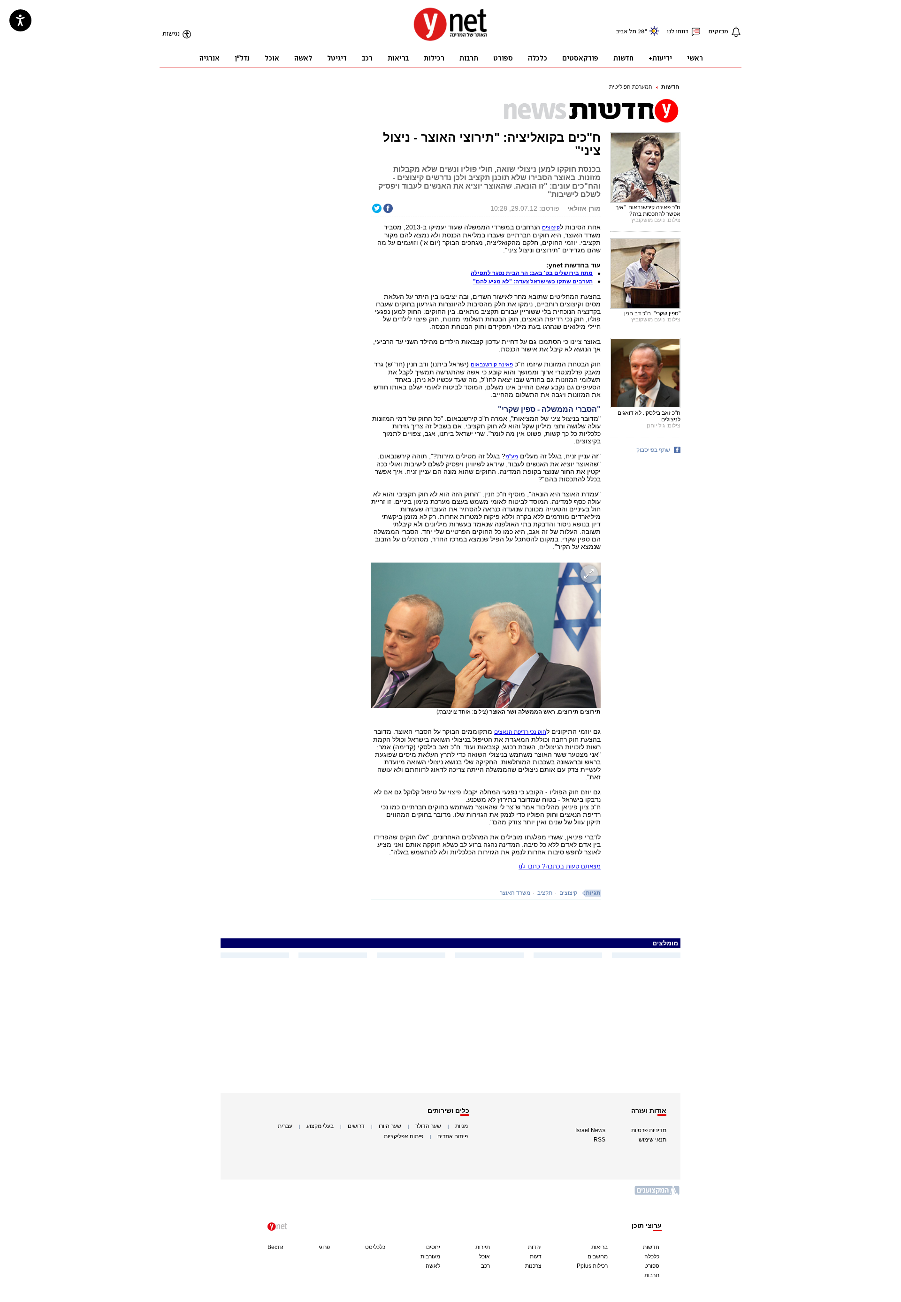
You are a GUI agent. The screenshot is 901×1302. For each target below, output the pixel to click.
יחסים (433, 1247)
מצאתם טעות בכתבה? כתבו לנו (560, 866)
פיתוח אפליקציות (403, 1136)
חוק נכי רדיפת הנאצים (520, 732)
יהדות (535, 1247)
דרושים (356, 1126)
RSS (599, 1139)
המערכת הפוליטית (630, 87)
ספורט (651, 1266)
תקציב (544, 893)
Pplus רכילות (592, 1266)
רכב (485, 1266)
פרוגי (324, 1247)
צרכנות (533, 1266)
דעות (536, 1256)
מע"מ (511, 456)
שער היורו (390, 1126)
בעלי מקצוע (320, 1126)
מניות (461, 1126)
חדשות (670, 87)
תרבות (651, 1275)
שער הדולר (428, 1126)
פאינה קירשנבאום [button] (492, 364)
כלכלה (651, 1256)
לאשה (433, 1266)
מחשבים (598, 1256)
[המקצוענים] (657, 1194)
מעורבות (430, 1256)
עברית (285, 1126)
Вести (275, 1247)
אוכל (484, 1256)
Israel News (590, 1130)
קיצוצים (551, 227)
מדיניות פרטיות (648, 1130)
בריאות (599, 1247)
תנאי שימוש (652, 1139)
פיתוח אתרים (452, 1136)
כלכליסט (375, 1247)
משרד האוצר (515, 893)
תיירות (482, 1247)
